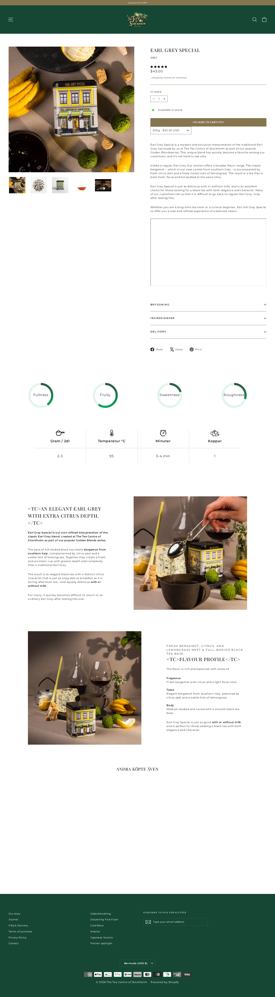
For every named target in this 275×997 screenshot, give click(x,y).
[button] (159, 66)
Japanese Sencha (101, 937)
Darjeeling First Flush (104, 919)
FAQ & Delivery (18, 925)
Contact (13, 943)
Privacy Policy (17, 937)
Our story (14, 913)
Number (156, 91)
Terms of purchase (20, 931)
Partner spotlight (101, 943)
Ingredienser (162, 318)
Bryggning (160, 304)
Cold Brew (97, 925)
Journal (13, 919)
